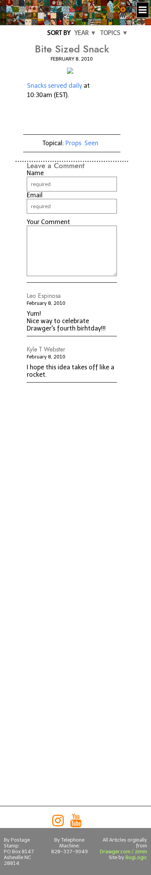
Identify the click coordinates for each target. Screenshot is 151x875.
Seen (91, 143)
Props (73, 143)
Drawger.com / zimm (123, 851)
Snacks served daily (54, 85)
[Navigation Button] (142, 10)
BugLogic (136, 857)
